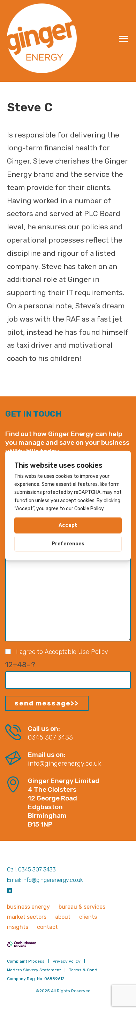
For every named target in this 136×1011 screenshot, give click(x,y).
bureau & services (82, 906)
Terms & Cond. (83, 969)
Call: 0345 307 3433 (31, 869)
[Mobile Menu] (124, 38)
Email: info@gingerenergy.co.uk (45, 880)
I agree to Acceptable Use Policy (62, 652)
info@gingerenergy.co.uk (64, 763)
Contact (47, 927)
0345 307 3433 (50, 737)
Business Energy (28, 906)
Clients (88, 917)
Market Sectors (26, 917)
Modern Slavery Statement (34, 969)
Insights (17, 927)
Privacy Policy (67, 961)
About (62, 917)
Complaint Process (26, 961)
